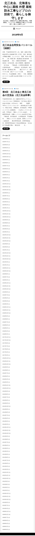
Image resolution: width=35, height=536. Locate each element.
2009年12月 (5, 511)
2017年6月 (5, 349)
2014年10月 (5, 406)
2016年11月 (5, 361)
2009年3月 (5, 526)
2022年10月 (5, 241)
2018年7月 (5, 322)
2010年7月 (5, 505)
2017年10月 (5, 340)
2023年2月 (5, 232)
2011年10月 (5, 478)
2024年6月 (5, 198)
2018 (18, 41)
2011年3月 (5, 490)
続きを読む (6, 81)
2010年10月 (5, 499)
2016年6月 (5, 376)
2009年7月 (5, 517)
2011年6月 (5, 487)
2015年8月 (5, 394)
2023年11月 (5, 213)
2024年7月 (5, 195)
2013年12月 (5, 427)
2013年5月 (5, 448)
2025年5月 (5, 171)
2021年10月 (5, 259)
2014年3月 (5, 424)
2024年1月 (5, 207)
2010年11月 (5, 496)
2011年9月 (5, 481)
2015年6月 (5, 400)
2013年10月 (5, 433)
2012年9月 (5, 454)
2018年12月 (5, 307)
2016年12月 (5, 358)
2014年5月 (5, 421)
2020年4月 (5, 280)
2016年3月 (5, 382)
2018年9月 (5, 316)
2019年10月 (5, 289)
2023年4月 (5, 225)
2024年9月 (5, 192)
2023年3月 (5, 228)
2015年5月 (5, 403)
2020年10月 (5, 271)
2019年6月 (5, 298)
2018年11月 (5, 310)
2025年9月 (5, 159)
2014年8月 (5, 412)
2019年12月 (5, 283)
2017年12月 (5, 337)
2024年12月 (5, 183)
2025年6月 (5, 168)
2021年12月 (5, 253)
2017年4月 (5, 352)
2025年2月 (5, 177)
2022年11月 (5, 238)
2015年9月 (5, 391)
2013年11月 (5, 430)
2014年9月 (5, 409)
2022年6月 (5, 247)
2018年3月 (5, 334)
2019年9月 (5, 292)
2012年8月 (5, 457)
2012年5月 (5, 466)
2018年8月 (5, 319)
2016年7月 (5, 373)
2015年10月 (5, 388)
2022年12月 (5, 234)
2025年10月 (5, 156)
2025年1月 (5, 180)
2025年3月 (5, 174)
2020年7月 (5, 277)
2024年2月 (5, 204)
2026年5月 (5, 147)
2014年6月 (5, 418)
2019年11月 (5, 286)
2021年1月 (5, 265)
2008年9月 (5, 529)
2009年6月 (5, 520)
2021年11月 (5, 256)
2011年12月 (5, 472)
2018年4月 (5, 331)
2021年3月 (5, 262)
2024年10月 (5, 189)
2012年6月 (5, 463)
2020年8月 (5, 274)
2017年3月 (5, 355)
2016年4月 (5, 379)
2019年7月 (5, 295)
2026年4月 (5, 150)
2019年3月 (5, 304)
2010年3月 (5, 508)
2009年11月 (5, 514)
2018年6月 (5, 325)
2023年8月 (5, 223)
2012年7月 (5, 460)
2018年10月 (5, 313)
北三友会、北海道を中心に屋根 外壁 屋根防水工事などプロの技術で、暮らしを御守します (18, 10)
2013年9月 (5, 436)
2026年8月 (5, 138)
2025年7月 (5, 165)
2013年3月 (5, 451)
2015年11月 (5, 385)
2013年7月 (5, 442)
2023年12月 (5, 210)
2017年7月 (5, 346)
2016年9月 (5, 367)
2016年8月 (5, 370)
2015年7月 (5, 397)
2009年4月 (5, 523)
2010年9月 (5, 502)
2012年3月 (5, 469)
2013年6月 (5, 445)
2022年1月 (5, 250)
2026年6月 (5, 144)
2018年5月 (5, 328)
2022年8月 (5, 243)
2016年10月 (5, 364)
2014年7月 (5, 415)
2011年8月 (5, 484)
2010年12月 (5, 493)
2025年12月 (5, 153)
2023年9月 (5, 219)
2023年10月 (5, 216)
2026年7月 (5, 141)
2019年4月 (5, 301)
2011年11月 (5, 475)
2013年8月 (5, 439)
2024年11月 (5, 186)
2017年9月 (5, 343)
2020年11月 (5, 268)
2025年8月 (5, 162)
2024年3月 (5, 201)
